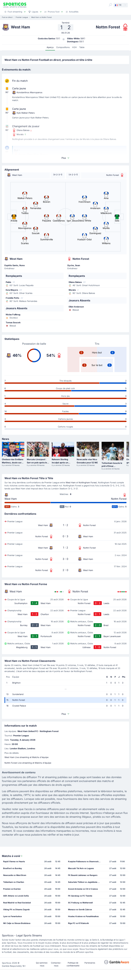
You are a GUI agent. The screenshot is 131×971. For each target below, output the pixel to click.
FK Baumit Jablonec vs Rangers (82, 875)
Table (81, 47)
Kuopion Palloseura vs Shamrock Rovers (85, 861)
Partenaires (90, 963)
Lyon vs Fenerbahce (12, 916)
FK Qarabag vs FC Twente (80, 896)
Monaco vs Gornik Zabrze (80, 909)
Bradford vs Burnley (12, 868)
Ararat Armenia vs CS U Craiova (83, 889)
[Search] (110, 5)
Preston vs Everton (12, 889)
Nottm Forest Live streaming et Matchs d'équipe (27, 763)
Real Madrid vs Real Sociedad (17, 902)
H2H (74, 47)
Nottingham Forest (88, 482)
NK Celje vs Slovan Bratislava (16, 923)
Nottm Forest (119, 498)
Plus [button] (64, 158)
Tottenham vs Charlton (13, 882)
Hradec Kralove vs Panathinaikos (83, 916)
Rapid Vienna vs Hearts (14, 861)
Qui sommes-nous (42, 964)
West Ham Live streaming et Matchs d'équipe (26, 757)
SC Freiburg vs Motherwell (80, 902)
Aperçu (50, 47)
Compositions (63, 47)
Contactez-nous (56, 964)
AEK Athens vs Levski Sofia (16, 896)
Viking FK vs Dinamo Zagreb (16, 909)
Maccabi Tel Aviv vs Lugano (81, 868)
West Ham (71, 482)
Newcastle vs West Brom (14, 875)
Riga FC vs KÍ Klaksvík (78, 923)
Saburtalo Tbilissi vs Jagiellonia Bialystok (85, 882)
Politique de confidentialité (73, 964)
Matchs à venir (11, 856)
